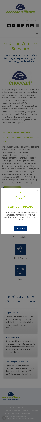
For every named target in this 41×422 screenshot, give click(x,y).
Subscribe (20, 228)
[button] (4, 418)
